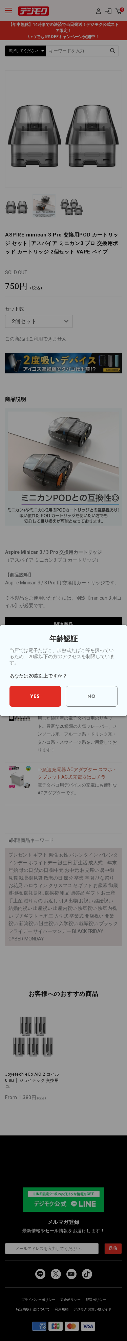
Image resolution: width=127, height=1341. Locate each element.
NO (91, 696)
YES (35, 696)
